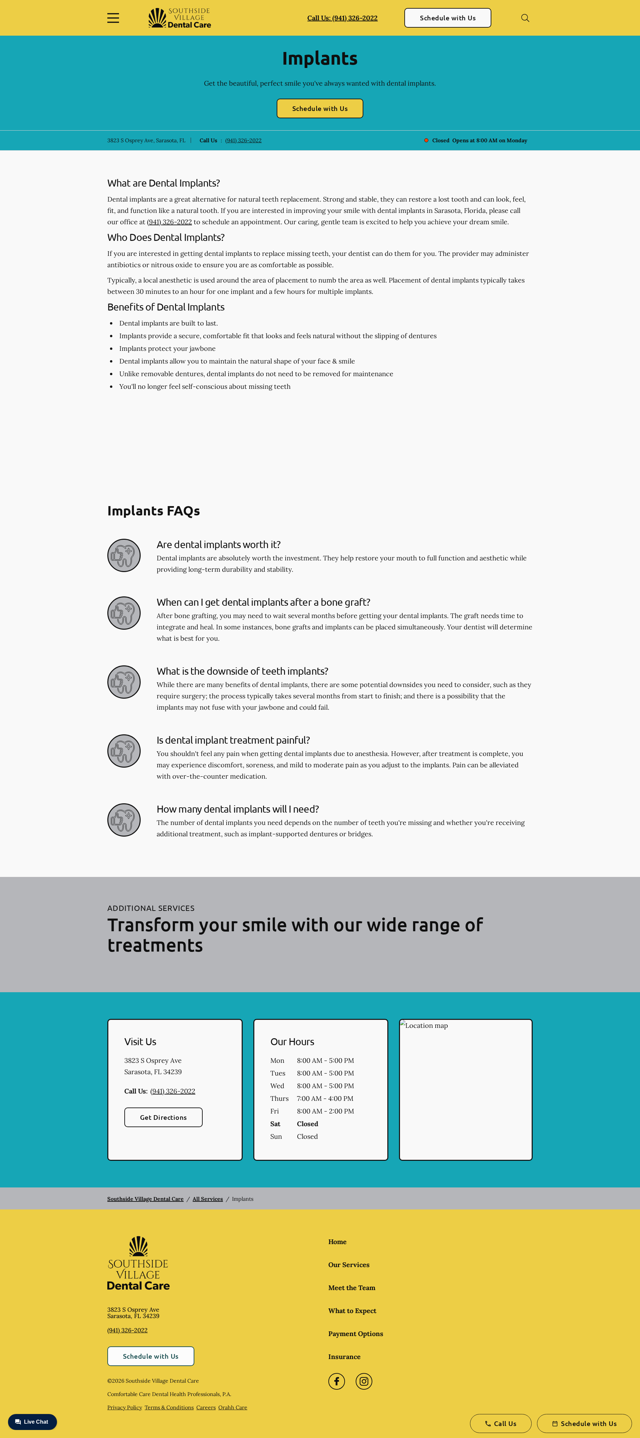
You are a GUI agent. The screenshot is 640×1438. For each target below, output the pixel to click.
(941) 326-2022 (243, 140)
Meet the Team (351, 1287)
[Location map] (466, 1090)
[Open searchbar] (525, 18)
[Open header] (114, 18)
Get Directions (163, 1117)
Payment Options (355, 1333)
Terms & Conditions (169, 1407)
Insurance (344, 1356)
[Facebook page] (336, 1381)
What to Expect (352, 1310)
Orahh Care (232, 1407)
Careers (206, 1407)
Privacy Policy (124, 1407)
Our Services (349, 1264)
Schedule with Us (448, 17)
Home (337, 1241)
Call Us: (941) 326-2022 (342, 18)
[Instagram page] (364, 1381)
